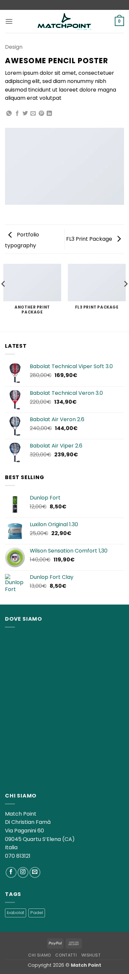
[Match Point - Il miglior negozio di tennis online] (64, 21)
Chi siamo (39, 955)
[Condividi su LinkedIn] (49, 114)
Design (13, 47)
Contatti (66, 955)
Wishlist (91, 955)
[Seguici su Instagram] (23, 872)
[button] (9, 21)
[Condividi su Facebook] (17, 114)
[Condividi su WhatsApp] (9, 114)
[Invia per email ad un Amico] (33, 114)
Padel (36, 912)
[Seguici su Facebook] (11, 872)
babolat (15, 912)
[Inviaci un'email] (34, 872)
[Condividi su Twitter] (25, 114)
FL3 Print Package (89, 239)
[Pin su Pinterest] (41, 114)
